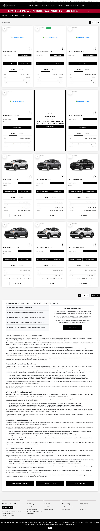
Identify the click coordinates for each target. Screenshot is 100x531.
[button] (30, 49)
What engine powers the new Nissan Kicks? (20, 307)
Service (47, 504)
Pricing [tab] (21, 69)
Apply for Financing (67, 507)
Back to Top (95, 295)
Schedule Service (48, 507)
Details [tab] (13, 69)
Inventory (30, 504)
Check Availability (24, 55)
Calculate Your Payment (10, 63)
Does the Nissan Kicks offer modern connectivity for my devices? (26, 312)
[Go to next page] (95, 22)
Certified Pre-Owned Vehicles (34, 511)
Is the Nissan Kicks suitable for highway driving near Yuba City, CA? (26, 322)
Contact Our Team (80, 483)
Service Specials (48, 509)
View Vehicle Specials (20, 483)
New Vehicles (30, 507)
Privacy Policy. (70, 524)
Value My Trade (66, 509)
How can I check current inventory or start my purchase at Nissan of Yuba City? (27, 328)
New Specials (30, 513)
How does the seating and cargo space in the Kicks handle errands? (27, 317)
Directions (82, 509)
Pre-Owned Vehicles (32, 509)
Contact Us (72, 327)
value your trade (74, 422)
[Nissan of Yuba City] (9, 5)
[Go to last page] (98, 22)
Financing (66, 504)
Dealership (84, 504)
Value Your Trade (24, 63)
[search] (98, 5)
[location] (70, 1)
